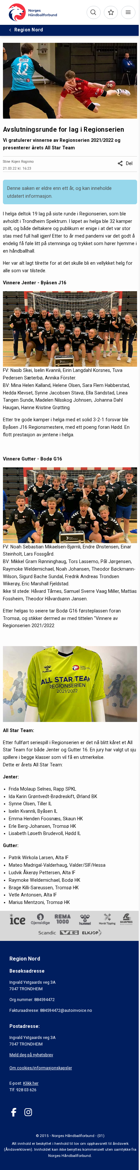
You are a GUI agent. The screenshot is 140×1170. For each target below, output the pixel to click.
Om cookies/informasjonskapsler (40, 1067)
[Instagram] (28, 1112)
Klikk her (30, 1083)
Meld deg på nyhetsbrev (31, 1054)
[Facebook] (13, 1112)
